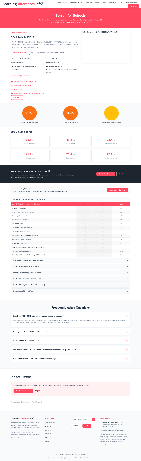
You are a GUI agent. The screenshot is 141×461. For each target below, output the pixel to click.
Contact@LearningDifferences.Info (113, 430)
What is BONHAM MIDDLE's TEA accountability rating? (34, 358)
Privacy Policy (65, 458)
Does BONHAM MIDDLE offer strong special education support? (38, 316)
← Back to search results (19, 32)
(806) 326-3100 (18, 89)
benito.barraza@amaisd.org (22, 86)
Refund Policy (74, 458)
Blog (46, 437)
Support (97, 2)
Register (76, 426)
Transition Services (131, 2)
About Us (89, 2)
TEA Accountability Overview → (20, 76)
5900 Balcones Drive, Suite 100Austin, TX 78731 (112, 426)
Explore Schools (62, 2)
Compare (48, 434)
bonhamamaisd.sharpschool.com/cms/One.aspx (29, 93)
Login (87, 426)
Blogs (104, 2)
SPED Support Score (76, 2)
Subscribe (48, 430)
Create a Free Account (23, 391)
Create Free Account (105, 174)
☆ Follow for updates (20, 53)
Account (133, 6)
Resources (113, 2)
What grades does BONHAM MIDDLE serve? (30, 332)
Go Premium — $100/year (117, 190)
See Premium (123, 174)
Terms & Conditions (53, 458)
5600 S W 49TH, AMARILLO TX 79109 (25, 82)
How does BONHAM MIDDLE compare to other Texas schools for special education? (46, 350)
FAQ (121, 2)
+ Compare (16, 97)
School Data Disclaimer (86, 458)
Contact (47, 441)
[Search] (93, 419)
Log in (37, 391)
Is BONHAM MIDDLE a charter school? (28, 341)
